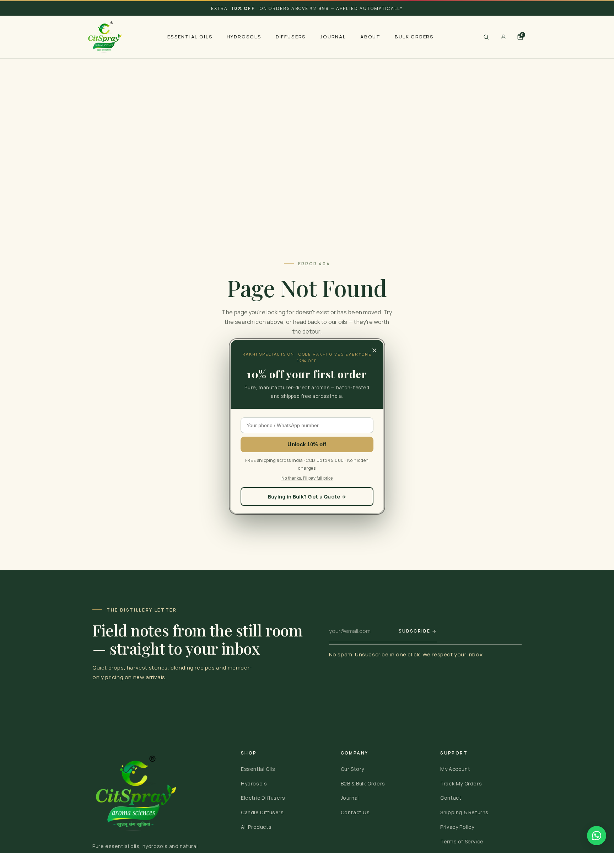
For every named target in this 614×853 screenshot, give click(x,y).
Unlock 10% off (306, 444)
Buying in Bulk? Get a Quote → (307, 496)
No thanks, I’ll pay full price (307, 478)
